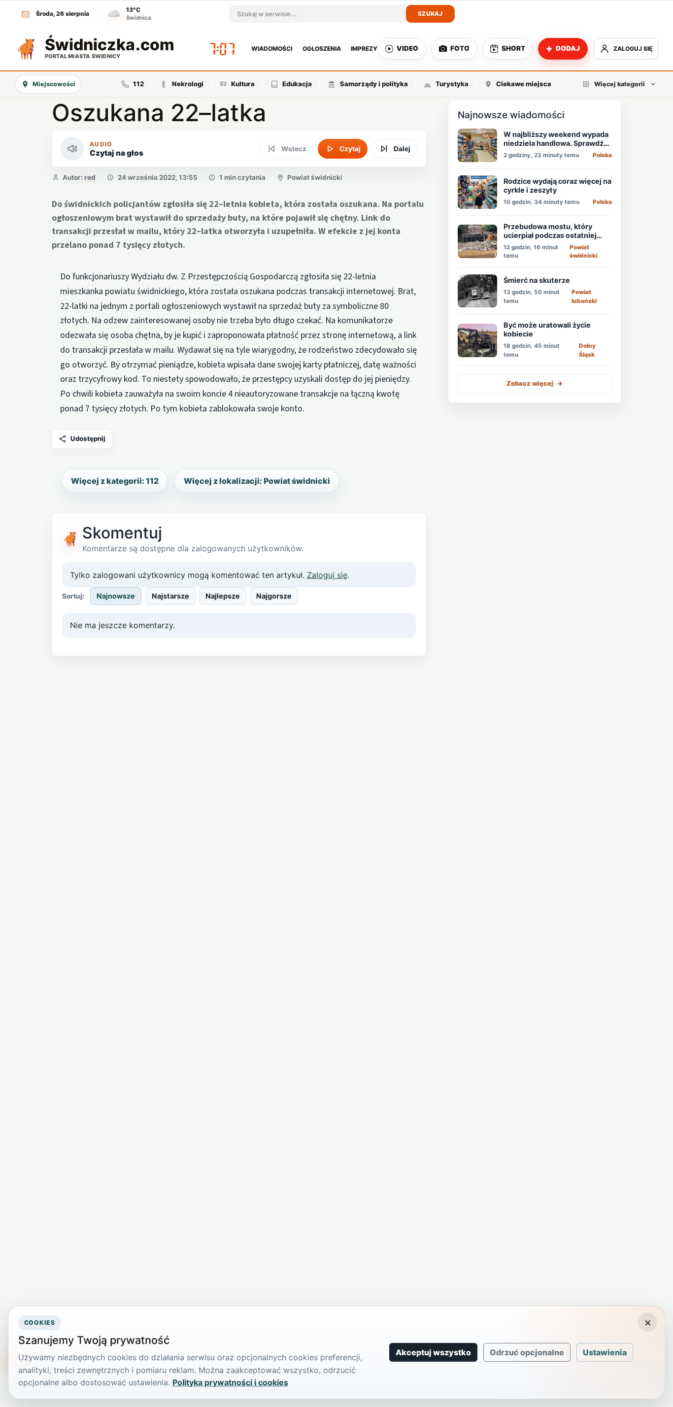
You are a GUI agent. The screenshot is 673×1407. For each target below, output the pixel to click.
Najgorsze (274, 596)
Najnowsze (116, 596)
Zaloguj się (327, 575)
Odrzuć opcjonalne (527, 1352)
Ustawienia (605, 1352)
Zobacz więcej (534, 384)
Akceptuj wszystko (433, 1352)
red (90, 177)
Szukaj (430, 13)
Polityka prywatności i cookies (230, 1382)
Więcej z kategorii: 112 (115, 481)
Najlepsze (222, 596)
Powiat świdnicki (314, 177)
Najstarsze (170, 596)
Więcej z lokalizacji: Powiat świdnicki (257, 481)
